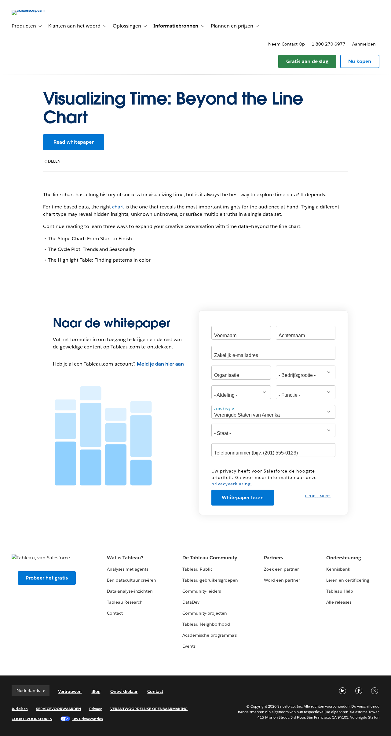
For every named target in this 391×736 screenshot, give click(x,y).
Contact (115, 613)
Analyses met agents (127, 569)
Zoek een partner (281, 569)
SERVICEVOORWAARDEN (58, 708)
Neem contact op (286, 44)
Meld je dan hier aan (160, 364)
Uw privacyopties (87, 718)
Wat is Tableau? (125, 557)
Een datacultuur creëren (131, 580)
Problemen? (318, 496)
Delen (53, 161)
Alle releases (338, 602)
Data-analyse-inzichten (130, 591)
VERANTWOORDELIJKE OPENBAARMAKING (149, 708)
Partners (273, 557)
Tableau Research (125, 602)
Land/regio (224, 408)
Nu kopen (359, 61)
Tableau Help (339, 591)
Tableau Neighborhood (206, 624)
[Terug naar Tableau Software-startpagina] (34, 10)
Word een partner (282, 580)
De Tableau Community (209, 557)
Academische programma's (209, 635)
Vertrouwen (70, 691)
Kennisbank (338, 569)
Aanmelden (364, 44)
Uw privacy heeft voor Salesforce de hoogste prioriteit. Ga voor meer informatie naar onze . (264, 477)
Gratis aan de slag (307, 61)
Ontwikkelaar (123, 691)
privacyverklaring (231, 484)
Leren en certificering (347, 580)
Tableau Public (197, 569)
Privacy (95, 708)
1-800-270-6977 (328, 44)
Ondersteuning (343, 557)
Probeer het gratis (47, 578)
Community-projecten (204, 613)
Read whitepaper (73, 142)
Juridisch (19, 708)
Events (189, 646)
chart (118, 207)
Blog (95, 691)
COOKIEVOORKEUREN (32, 718)
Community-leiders (201, 591)
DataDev (190, 602)
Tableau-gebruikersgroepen (210, 580)
